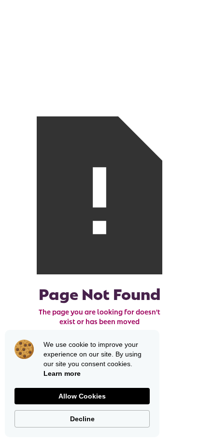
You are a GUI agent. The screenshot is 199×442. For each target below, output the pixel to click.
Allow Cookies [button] (82, 396)
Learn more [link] (62, 373)
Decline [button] (82, 419)
